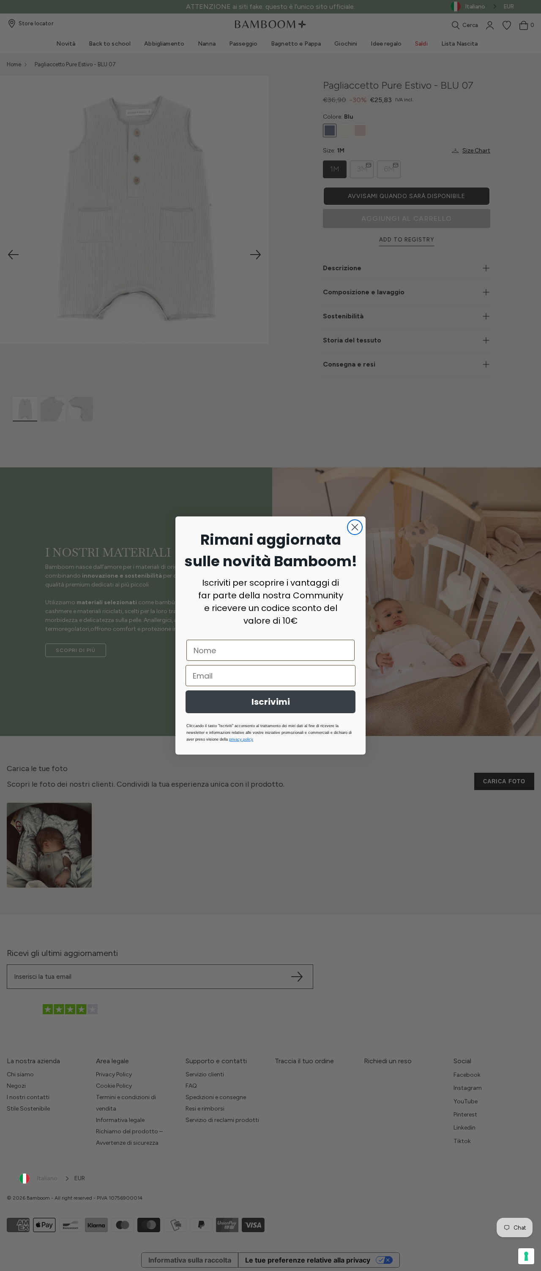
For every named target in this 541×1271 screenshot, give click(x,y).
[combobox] (44, 1178)
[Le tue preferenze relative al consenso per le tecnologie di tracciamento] (526, 1256)
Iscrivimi (270, 702)
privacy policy (241, 739)
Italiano (47, 1178)
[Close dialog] (354, 527)
